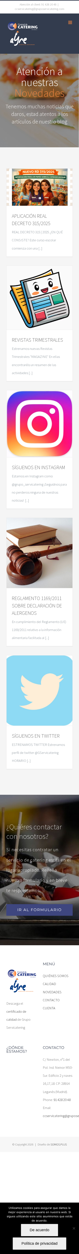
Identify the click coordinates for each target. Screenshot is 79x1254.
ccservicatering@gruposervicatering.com (39, 9)
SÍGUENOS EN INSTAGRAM (38, 467)
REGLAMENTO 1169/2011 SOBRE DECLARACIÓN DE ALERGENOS (37, 605)
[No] (74, 1228)
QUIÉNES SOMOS (55, 975)
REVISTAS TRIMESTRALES (37, 340)
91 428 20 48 (62, 1099)
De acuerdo (39, 1230)
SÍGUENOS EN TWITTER (36, 736)
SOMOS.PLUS (59, 1144)
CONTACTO (51, 1000)
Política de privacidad (39, 1243)
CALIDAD (49, 983)
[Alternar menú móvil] (70, 22)
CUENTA (49, 1008)
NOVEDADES (52, 992)
